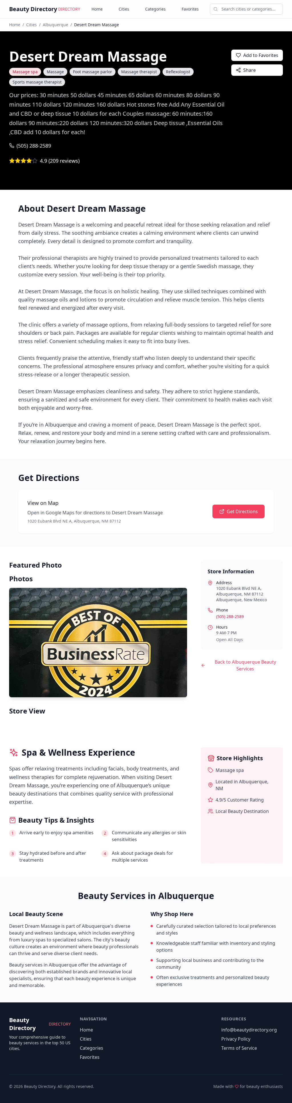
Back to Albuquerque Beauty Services (245, 665)
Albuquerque (55, 24)
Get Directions (242, 511)
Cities (124, 9)
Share (249, 70)
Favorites (190, 9)
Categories (155, 9)
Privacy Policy (235, 1039)
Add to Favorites (260, 55)
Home (97, 9)
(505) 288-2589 (34, 145)
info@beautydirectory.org (249, 1030)
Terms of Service (239, 1048)
